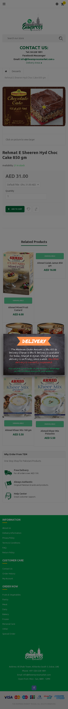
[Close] (65, 334)
